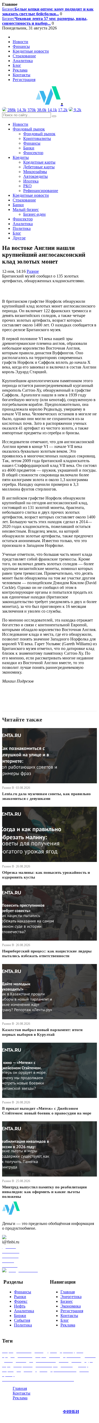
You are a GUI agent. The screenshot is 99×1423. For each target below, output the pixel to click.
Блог (17, 65)
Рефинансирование (40, 190)
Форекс (20, 1301)
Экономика (70, 1306)
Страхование (24, 56)
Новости (20, 41)
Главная (67, 1292)
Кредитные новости (31, 51)
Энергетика (71, 1296)
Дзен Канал (19, 1237)
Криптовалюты (37, 138)
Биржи (20, 1315)
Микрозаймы (35, 171)
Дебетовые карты (39, 167)
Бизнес (47, 11)
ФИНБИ (71, 1411)
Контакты (21, 75)
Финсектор (33, 152)
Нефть (19, 1306)
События (22, 1320)
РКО (27, 186)
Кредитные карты (39, 162)
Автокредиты (35, 176)
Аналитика (23, 60)
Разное (33, 271)
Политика (22, 228)
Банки (28, 148)
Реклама (20, 70)
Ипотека (31, 181)
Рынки (20, 1296)
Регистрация (24, 79)
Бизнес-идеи (34, 214)
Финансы (21, 46)
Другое (19, 238)
